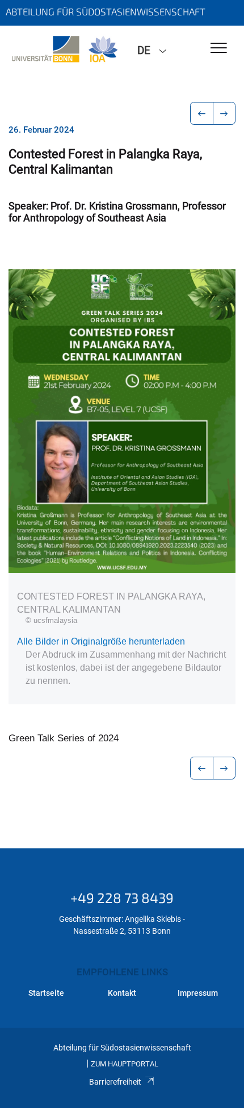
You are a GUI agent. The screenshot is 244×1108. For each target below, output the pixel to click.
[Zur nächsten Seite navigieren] (224, 113)
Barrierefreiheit (115, 1081)
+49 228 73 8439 (122, 897)
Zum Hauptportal (124, 1064)
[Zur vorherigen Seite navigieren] (201, 113)
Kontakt (122, 993)
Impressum (198, 993)
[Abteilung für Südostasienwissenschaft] (64, 49)
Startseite (46, 993)
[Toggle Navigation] (219, 48)
